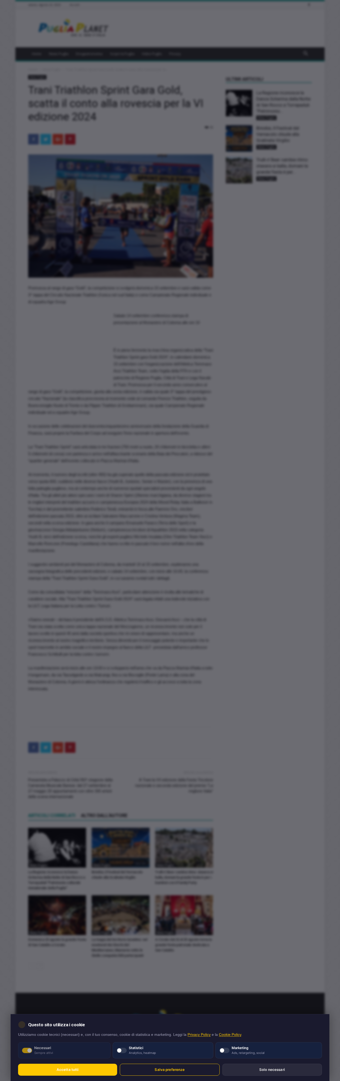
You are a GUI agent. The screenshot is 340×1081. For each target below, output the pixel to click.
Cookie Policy (230, 1035)
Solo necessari (272, 1069)
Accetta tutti (68, 1069)
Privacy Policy (199, 1035)
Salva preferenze (170, 1069)
